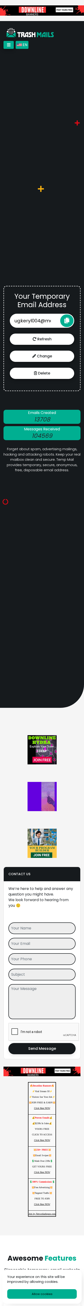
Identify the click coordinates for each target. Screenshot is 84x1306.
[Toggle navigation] (9, 45)
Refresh (44, 339)
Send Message (42, 1048)
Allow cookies (42, 1294)
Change (44, 356)
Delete (43, 373)
